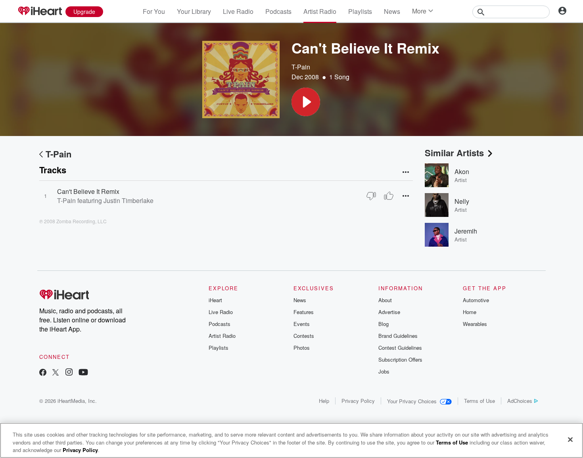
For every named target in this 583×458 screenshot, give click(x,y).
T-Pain (301, 66)
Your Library (194, 11)
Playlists (360, 11)
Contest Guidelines (400, 347)
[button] (306, 102)
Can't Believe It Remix (88, 191)
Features (303, 312)
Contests (303, 335)
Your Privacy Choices (412, 401)
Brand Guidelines (398, 335)
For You (154, 11)
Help (324, 400)
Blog (383, 324)
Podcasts (278, 11)
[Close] (570, 439)
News (392, 11)
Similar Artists (454, 152)
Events (301, 324)
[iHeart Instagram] (69, 373)
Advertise (389, 312)
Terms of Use (479, 400)
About (385, 300)
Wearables (475, 324)
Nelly (462, 201)
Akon (462, 171)
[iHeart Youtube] (83, 373)
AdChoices (519, 400)
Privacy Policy (358, 400)
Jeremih (466, 231)
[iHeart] (39, 11)
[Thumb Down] (371, 196)
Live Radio (238, 11)
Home (469, 312)
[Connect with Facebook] (42, 373)
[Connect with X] (55, 373)
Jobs (383, 371)
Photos (301, 347)
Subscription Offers (400, 359)
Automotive (476, 300)
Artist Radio (319, 11)
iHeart (215, 300)
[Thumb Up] (389, 196)
